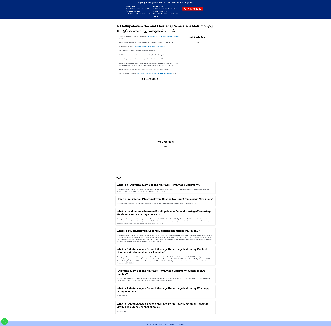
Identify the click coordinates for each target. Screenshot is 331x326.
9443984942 (194, 8)
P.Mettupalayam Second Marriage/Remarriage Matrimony (162, 36)
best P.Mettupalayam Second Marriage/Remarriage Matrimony (155, 73)
